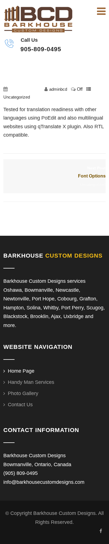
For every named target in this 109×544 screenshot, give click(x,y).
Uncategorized (16, 97)
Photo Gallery (23, 393)
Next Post (92, 172)
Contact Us (20, 404)
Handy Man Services (31, 382)
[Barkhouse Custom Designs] (38, 19)
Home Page (21, 371)
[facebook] (100, 531)
